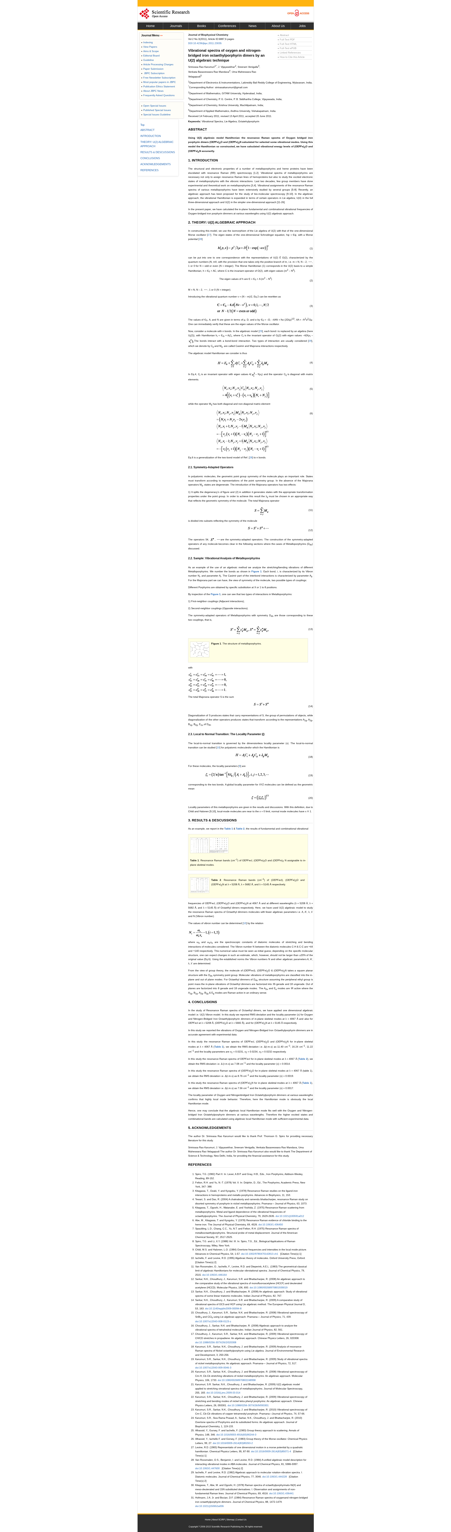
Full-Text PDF (286, 39)
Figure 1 (256, 571)
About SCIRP (218, 1519)
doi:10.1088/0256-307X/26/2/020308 (215, 1342)
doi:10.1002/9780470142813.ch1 (259, 1253)
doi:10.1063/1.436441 (281, 1493)
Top (142, 124)
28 (200, 239)
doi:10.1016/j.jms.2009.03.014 (223, 1392)
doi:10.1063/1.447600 (207, 1468)
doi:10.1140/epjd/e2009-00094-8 (223, 1308)
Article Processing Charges (157, 64)
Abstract (283, 35)
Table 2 (240, 828)
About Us (278, 26)
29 (260, 331)
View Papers (149, 46)
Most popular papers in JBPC (158, 82)
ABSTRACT (147, 129)
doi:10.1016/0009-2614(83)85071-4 (271, 1451)
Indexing (147, 42)
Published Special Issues (156, 110)
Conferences (227, 26)
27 (209, 234)
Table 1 (228, 828)
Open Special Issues (153, 105)
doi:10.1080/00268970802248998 (237, 1380)
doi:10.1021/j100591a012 (290, 1216)
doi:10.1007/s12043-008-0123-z (213, 1321)
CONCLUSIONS (150, 158)
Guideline (147, 60)
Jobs (302, 26)
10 (218, 747)
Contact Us (241, 1519)
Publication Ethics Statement (158, 86)
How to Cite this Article (291, 57)
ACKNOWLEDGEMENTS (155, 164)
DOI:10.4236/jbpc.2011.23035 (205, 43)
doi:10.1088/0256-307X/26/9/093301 (248, 1405)
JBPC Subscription (153, 73)
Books (201, 26)
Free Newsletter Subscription (158, 77)
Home (150, 26)
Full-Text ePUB (287, 48)
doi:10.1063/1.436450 (270, 1224)
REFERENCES (149, 170)
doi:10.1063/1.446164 (214, 1274)
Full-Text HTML (287, 44)
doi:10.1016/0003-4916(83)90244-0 (236, 1434)
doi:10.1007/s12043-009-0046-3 (213, 1367)
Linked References (289, 52)
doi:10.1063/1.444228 (274, 1476)
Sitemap (230, 1519)
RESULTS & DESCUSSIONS (157, 152)
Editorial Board (150, 55)
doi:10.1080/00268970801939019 (269, 1287)
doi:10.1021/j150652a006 (209, 1506)
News (253, 26)
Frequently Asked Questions (158, 95)
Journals (176, 26)
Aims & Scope (150, 51)
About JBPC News (152, 90)
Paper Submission (152, 68)
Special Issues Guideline (156, 114)
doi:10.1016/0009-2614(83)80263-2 (233, 1443)
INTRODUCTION (150, 135)
